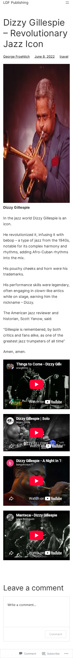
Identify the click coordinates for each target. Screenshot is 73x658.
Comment (55, 634)
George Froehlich (16, 56)
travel (64, 56)
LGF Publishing (15, 2)
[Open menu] (67, 2)
